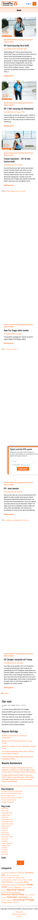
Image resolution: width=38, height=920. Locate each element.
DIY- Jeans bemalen (11, 488)
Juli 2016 (4, 847)
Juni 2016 (4, 850)
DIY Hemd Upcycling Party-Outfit (16, 45)
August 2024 (5, 815)
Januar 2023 (5, 834)
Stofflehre (3, 897)
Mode (29, 884)
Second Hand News (8, 795)
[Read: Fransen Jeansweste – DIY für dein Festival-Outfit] (19, 140)
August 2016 (5, 845)
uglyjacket (9, 900)
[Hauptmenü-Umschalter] (34, 4)
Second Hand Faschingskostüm (10, 892)
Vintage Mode (6, 902)
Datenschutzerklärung (19, 914)
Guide (15, 882)
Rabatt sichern (22, 469)
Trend (3, 900)
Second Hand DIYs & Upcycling (14, 40)
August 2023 (5, 826)
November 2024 (7, 813)
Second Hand (15, 890)
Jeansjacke (22, 885)
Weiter (7, 693)
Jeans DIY (5, 885)
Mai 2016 (4, 852)
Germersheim (7, 882)
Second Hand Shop (12, 894)
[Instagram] (26, 4)
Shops (26, 894)
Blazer (7, 872)
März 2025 (5, 811)
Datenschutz (26, 465)
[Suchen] (20, 863)
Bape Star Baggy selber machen (16, 330)
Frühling (25, 880)
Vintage (29, 900)
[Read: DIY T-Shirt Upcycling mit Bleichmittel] (19, 90)
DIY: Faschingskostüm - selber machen (13, 877)
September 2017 (7, 843)
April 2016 (4, 854)
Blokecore (13, 873)
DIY (3, 875)
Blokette (21, 873)
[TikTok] (30, 4)
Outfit (4, 887)
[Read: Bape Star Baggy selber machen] (19, 256)
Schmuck (24, 887)
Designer (29, 873)
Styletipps (23, 897)
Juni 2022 (4, 839)
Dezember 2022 (7, 837)
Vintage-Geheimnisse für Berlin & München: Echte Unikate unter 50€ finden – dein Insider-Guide (18, 777)
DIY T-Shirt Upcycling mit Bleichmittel (18, 108)
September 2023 (7, 824)
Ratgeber (17, 887)
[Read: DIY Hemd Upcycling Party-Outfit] (19, 27)
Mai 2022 (4, 841)
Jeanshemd (13, 885)
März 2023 (5, 832)
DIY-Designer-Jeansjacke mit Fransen (18, 659)
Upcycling (18, 900)
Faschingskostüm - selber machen (11, 880)
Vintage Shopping (7, 802)
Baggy (3, 872)
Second (3, 890)
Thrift (30, 897)
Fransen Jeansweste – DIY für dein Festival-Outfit (17, 160)
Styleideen (12, 897)
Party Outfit (11, 887)
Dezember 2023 (7, 819)
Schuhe (29, 887)
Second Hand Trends (8, 800)
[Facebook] (28, 4)
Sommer (32, 895)
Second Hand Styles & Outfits (11, 797)
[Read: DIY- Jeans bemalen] (19, 414)
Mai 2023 (4, 830)
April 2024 (4, 817)
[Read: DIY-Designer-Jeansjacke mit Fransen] (19, 585)
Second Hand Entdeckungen (11, 793)
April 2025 (4, 808)
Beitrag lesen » (9, 76)
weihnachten (16, 902)
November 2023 (7, 821)
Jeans (26, 882)
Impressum (19, 912)
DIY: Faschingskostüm (13, 875)
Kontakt (19, 916)
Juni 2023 (4, 828)
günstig (20, 882)
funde (30, 880)
